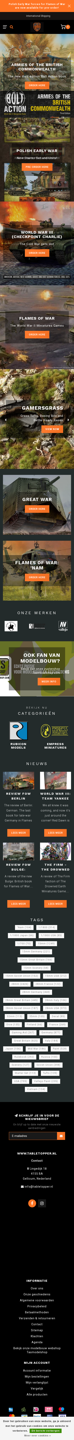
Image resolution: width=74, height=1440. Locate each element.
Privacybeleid (37, 1306)
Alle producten (37, 1394)
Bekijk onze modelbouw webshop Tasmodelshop (37, 1350)
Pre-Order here (37, 166)
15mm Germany (36, 951)
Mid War (37, 1048)
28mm (19, 984)
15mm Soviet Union (22, 975)
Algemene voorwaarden (37, 1300)
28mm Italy (56, 1000)
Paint (60, 1048)
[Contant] (23, 1409)
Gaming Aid (23, 1032)
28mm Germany (36, 992)
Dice (13, 1024)
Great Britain (26, 1040)
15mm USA (56, 975)
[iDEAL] (36, 1409)
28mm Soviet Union (22, 1008)
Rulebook (24, 1057)
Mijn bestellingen (37, 1376)
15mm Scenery (36, 968)
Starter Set (25, 1073)
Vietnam (36, 1089)
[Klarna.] (49, 1409)
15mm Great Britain (36, 959)
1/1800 (46, 927)
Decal (58, 1016)
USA (20, 1081)
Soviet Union (48, 1064)
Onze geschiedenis (37, 1294)
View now (52, 429)
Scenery (20, 1064)
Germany (50, 1032)
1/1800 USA (51, 935)
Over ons (37, 1288)
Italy (51, 1040)
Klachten (37, 1336)
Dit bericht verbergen (46, 1430)
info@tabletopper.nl (39, 1186)
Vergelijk (37, 1388)
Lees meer (18, 832)
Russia (49, 1057)
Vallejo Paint (46, 1081)
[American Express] (11, 1409)
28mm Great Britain (21, 1000)
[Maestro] (61, 1409)
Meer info (49, 681)
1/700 (24, 943)
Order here (37, 85)
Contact (37, 1324)
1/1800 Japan (22, 935)
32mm (14, 1016)
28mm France (48, 984)
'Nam (24, 927)
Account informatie (37, 1370)
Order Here (37, 252)
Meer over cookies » (37, 1435)
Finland (34, 1024)
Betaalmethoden (37, 1312)
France (57, 1024)
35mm (37, 1016)
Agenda (37, 1342)
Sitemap (37, 1330)
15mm (46, 943)
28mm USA (56, 1008)
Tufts (50, 1073)
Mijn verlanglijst (37, 1382)
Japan (13, 1048)
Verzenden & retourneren (37, 1318)
